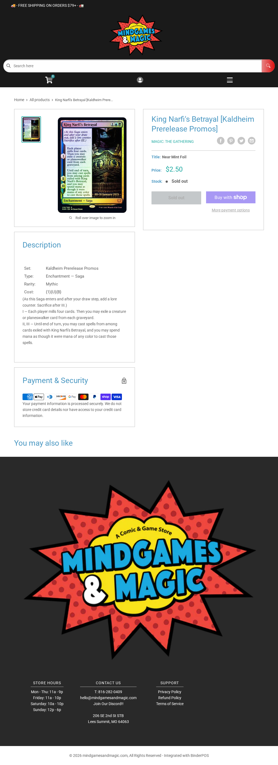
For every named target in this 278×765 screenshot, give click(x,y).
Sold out (176, 197)
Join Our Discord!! (108, 704)
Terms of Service (170, 704)
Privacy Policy (169, 692)
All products (40, 100)
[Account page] (140, 80)
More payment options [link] (231, 210)
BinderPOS (200, 755)
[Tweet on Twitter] (241, 140)
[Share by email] (251, 140)
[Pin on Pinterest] (231, 140)
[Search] (268, 65)
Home (19, 100)
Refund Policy (169, 698)
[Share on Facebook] (221, 140)
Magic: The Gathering (172, 141)
